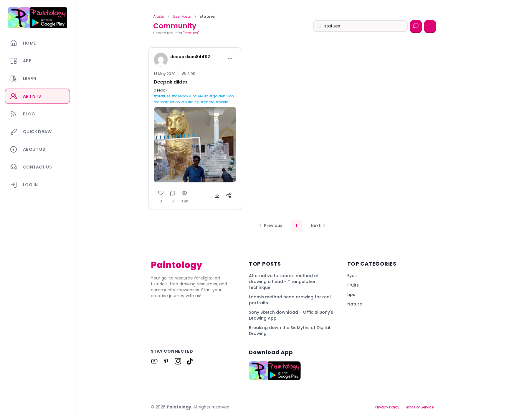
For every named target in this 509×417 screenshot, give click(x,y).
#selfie (222, 102)
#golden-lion (221, 96)
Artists (158, 16)
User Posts (182, 16)
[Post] (430, 26)
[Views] (184, 193)
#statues (162, 96)
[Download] (217, 195)
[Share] (229, 195)
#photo (207, 102)
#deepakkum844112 (190, 96)
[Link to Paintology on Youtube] (154, 361)
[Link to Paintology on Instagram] (177, 361)
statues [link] (207, 16)
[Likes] (161, 193)
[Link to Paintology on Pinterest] (166, 361)
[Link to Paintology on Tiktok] (189, 361)
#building (190, 102)
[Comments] (173, 193)
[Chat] (416, 26)
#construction (167, 102)
